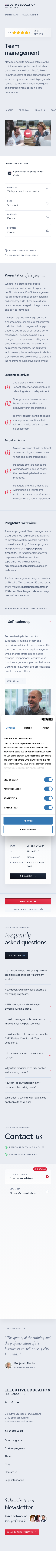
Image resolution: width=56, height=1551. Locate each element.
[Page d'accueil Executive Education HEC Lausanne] (27, 1391)
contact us (14, 955)
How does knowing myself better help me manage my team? (25, 991)
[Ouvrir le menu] (50, 6)
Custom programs (15, 1448)
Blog (7, 1464)
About (8, 1456)
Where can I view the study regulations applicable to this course (25, 1099)
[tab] (28, 1176)
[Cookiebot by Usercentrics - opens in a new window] (40, 720)
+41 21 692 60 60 (14, 1430)
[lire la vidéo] (28, 133)
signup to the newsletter (20, 1532)
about (9, 110)
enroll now (26, 876)
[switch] (48, 789)
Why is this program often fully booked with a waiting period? (25, 1070)
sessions (40, 110)
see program (13, 681)
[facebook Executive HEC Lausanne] (12, 1402)
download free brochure (26, 909)
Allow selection (28, 829)
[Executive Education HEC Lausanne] (20, 6)
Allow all (28, 820)
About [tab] (46, 727)
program (24, 110)
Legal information (14, 1479)
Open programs (11, 15)
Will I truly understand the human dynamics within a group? (22, 1006)
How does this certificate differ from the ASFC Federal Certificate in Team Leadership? (26, 1038)
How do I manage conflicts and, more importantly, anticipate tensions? (25, 1021)
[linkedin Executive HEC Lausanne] (6, 1402)
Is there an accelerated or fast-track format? (24, 1055)
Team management (30, 15)
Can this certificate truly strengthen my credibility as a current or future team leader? (26, 975)
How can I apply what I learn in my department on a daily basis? (22, 1085)
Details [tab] (28, 727)
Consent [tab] (10, 727)
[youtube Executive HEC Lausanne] (18, 1402)
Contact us (11, 1472)
